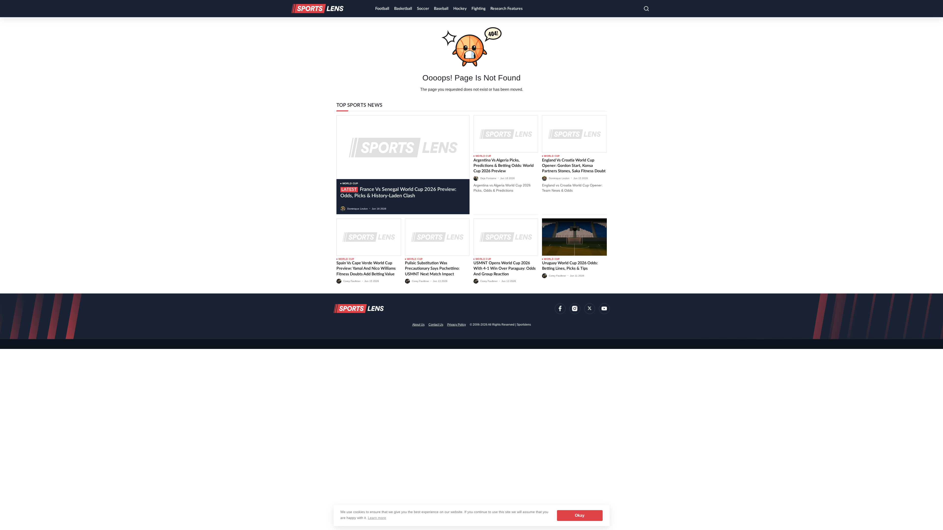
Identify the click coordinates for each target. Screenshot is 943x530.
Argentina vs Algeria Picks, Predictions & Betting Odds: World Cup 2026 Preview (503, 165)
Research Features (506, 9)
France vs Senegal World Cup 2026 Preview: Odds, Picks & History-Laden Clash (398, 192)
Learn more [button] (377, 518)
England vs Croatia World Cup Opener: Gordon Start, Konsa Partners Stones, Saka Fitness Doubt (574, 165)
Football (382, 9)
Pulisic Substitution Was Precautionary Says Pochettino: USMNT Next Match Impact (432, 268)
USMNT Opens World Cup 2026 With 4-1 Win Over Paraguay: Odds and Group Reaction (504, 268)
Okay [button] (579, 515)
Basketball (403, 9)
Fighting (478, 9)
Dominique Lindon (357, 208)
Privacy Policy (456, 324)
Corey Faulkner (352, 281)
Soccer (423, 9)
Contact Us (436, 324)
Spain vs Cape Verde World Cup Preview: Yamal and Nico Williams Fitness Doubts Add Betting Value (366, 268)
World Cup (350, 183)
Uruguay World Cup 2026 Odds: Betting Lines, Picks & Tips (570, 265)
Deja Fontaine (488, 178)
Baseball (441, 9)
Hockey (460, 9)
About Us (418, 324)
